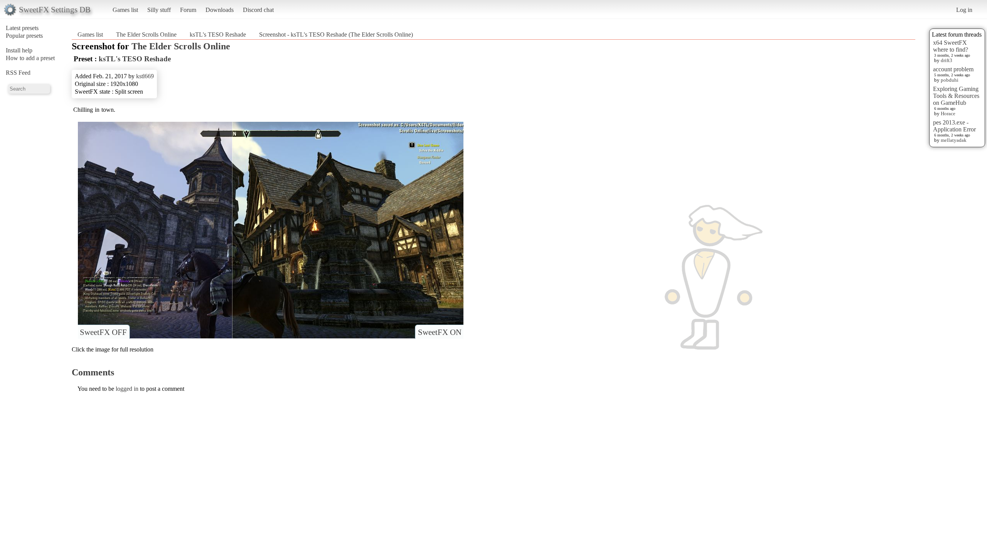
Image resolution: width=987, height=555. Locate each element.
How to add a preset (30, 58)
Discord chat (258, 10)
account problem (953, 69)
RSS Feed (18, 72)
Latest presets (22, 28)
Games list (125, 10)
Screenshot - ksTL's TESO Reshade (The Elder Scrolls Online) (336, 34)
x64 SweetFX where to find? (950, 46)
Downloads (219, 10)
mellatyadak (954, 140)
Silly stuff (159, 10)
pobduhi (949, 80)
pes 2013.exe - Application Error (954, 126)
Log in (964, 10)
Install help (19, 50)
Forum (188, 10)
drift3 (946, 60)
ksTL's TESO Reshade (218, 34)
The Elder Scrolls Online (146, 34)
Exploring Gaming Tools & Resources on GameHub (956, 96)
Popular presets (24, 35)
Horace (948, 113)
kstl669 (145, 76)
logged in (127, 388)
